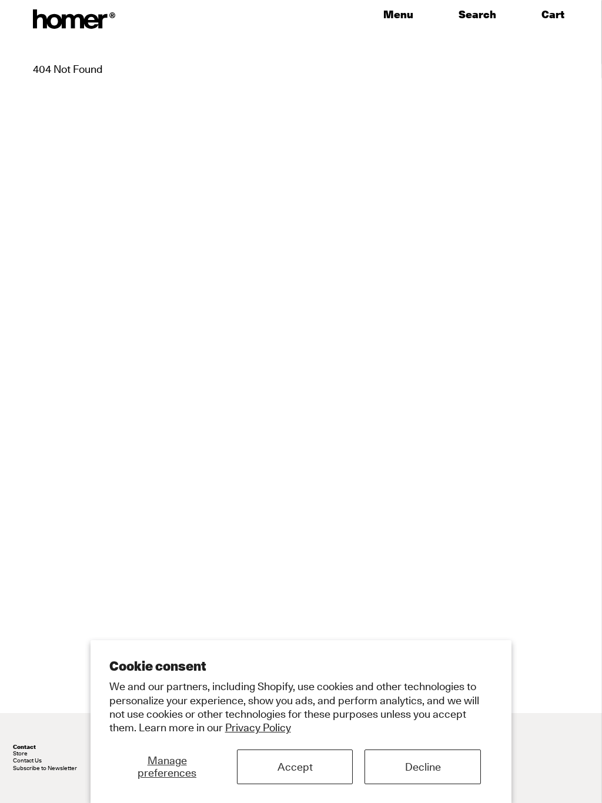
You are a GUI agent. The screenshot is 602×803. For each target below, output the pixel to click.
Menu (398, 14)
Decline (423, 766)
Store (20, 753)
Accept (295, 766)
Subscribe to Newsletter (45, 768)
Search (477, 14)
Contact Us (27, 760)
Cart (555, 14)
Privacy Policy (258, 727)
